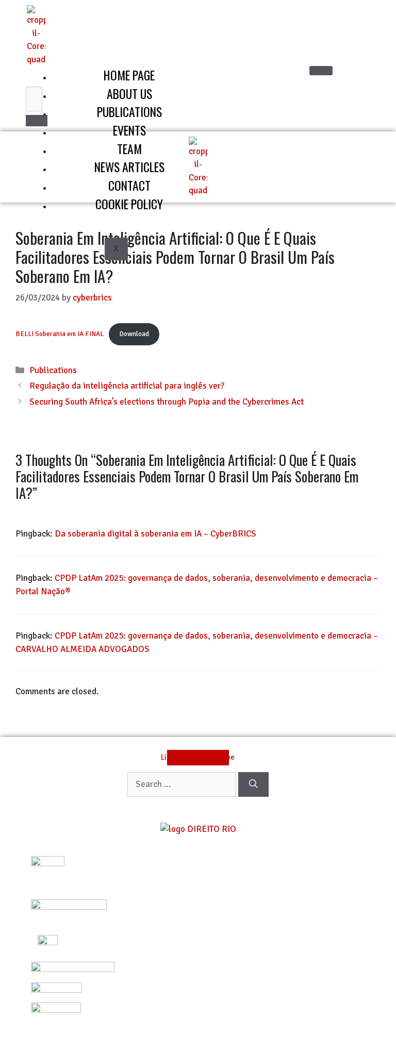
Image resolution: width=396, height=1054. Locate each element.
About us (129, 94)
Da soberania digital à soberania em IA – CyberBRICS (155, 533)
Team (129, 149)
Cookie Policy (129, 204)
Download (134, 333)
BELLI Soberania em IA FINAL (59, 333)
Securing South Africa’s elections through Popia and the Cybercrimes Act (166, 401)
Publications (129, 112)
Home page (129, 75)
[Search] (36, 120)
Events (129, 130)
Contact (129, 185)
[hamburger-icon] (321, 70)
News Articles (129, 167)
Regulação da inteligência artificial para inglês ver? (126, 385)
